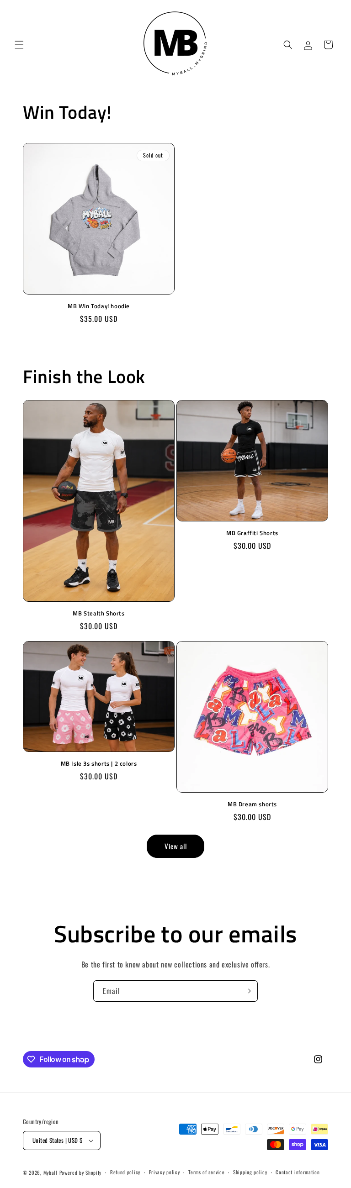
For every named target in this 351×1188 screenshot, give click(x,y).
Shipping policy (250, 1172)
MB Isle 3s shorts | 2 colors (99, 763)
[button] (19, 45)
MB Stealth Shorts (98, 613)
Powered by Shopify (80, 1172)
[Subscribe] (247, 991)
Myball (50, 1172)
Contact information (297, 1172)
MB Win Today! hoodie (99, 306)
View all (176, 846)
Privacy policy (164, 1172)
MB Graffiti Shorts (252, 533)
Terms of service (206, 1172)
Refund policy (125, 1172)
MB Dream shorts (252, 804)
